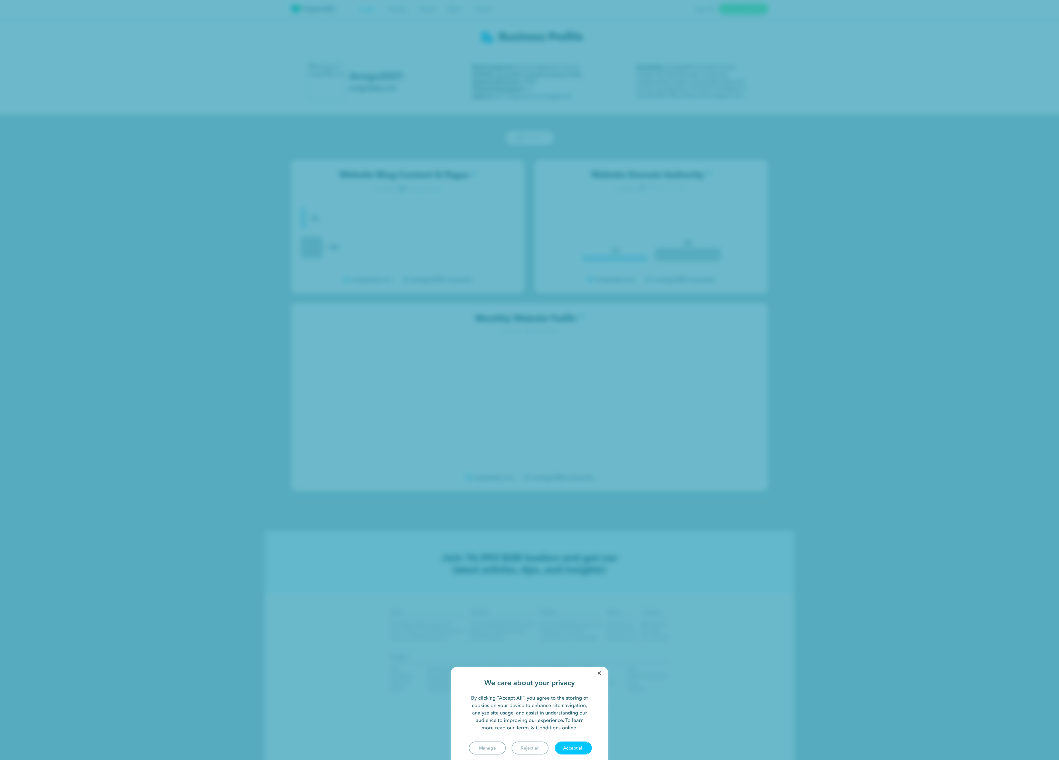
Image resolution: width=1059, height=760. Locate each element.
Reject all (530, 748)
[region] (529, 713)
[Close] (599, 673)
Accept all (573, 748)
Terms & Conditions (538, 728)
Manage (487, 748)
